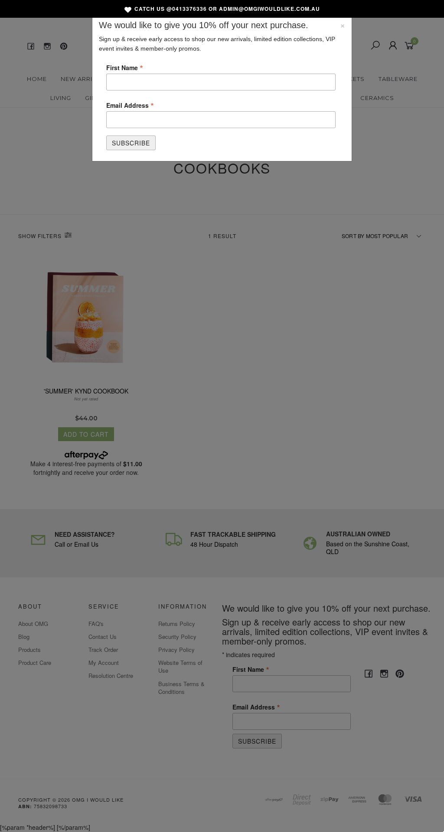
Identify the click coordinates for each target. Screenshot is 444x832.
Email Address (130, 105)
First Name (124, 67)
